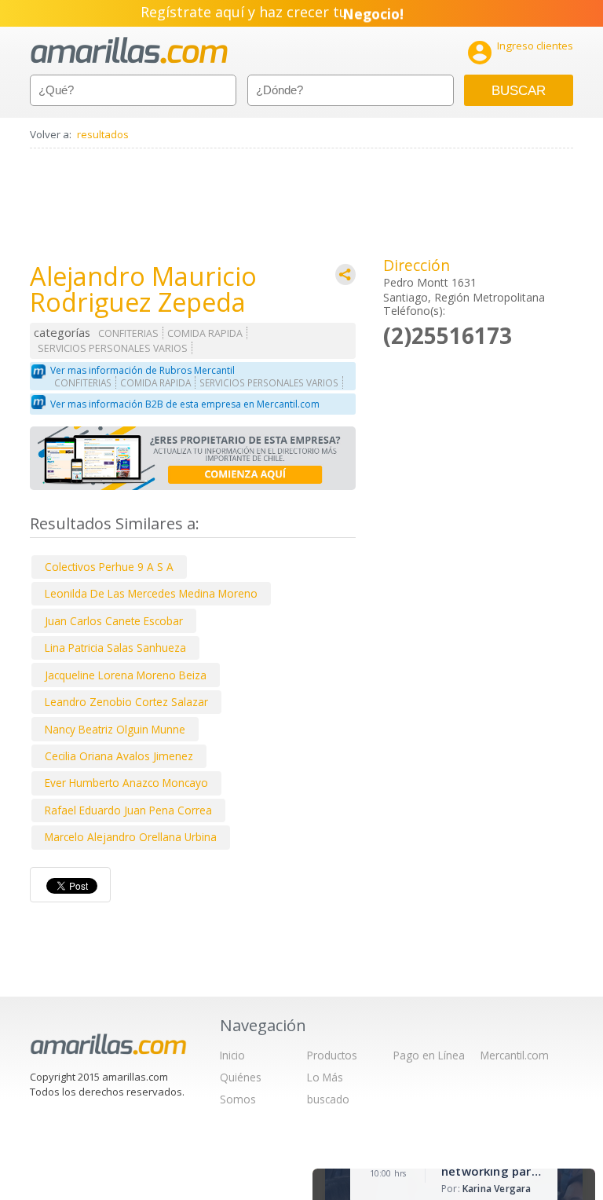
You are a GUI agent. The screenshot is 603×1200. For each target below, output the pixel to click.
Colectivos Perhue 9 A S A (109, 566)
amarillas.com (129, 51)
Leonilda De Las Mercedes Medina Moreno (151, 593)
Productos (332, 1055)
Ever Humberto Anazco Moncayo (126, 782)
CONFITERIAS (128, 333)
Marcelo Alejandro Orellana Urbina (131, 836)
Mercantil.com (515, 1055)
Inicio (232, 1055)
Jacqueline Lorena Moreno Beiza (125, 675)
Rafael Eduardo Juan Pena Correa (128, 810)
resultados (103, 134)
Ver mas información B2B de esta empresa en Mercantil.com (185, 404)
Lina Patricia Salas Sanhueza (115, 647)
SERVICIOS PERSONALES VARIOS (113, 348)
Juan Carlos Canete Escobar (114, 620)
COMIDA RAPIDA (205, 333)
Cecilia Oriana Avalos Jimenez (119, 755)
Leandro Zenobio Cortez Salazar (126, 701)
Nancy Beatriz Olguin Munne (115, 729)
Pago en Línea (429, 1055)
